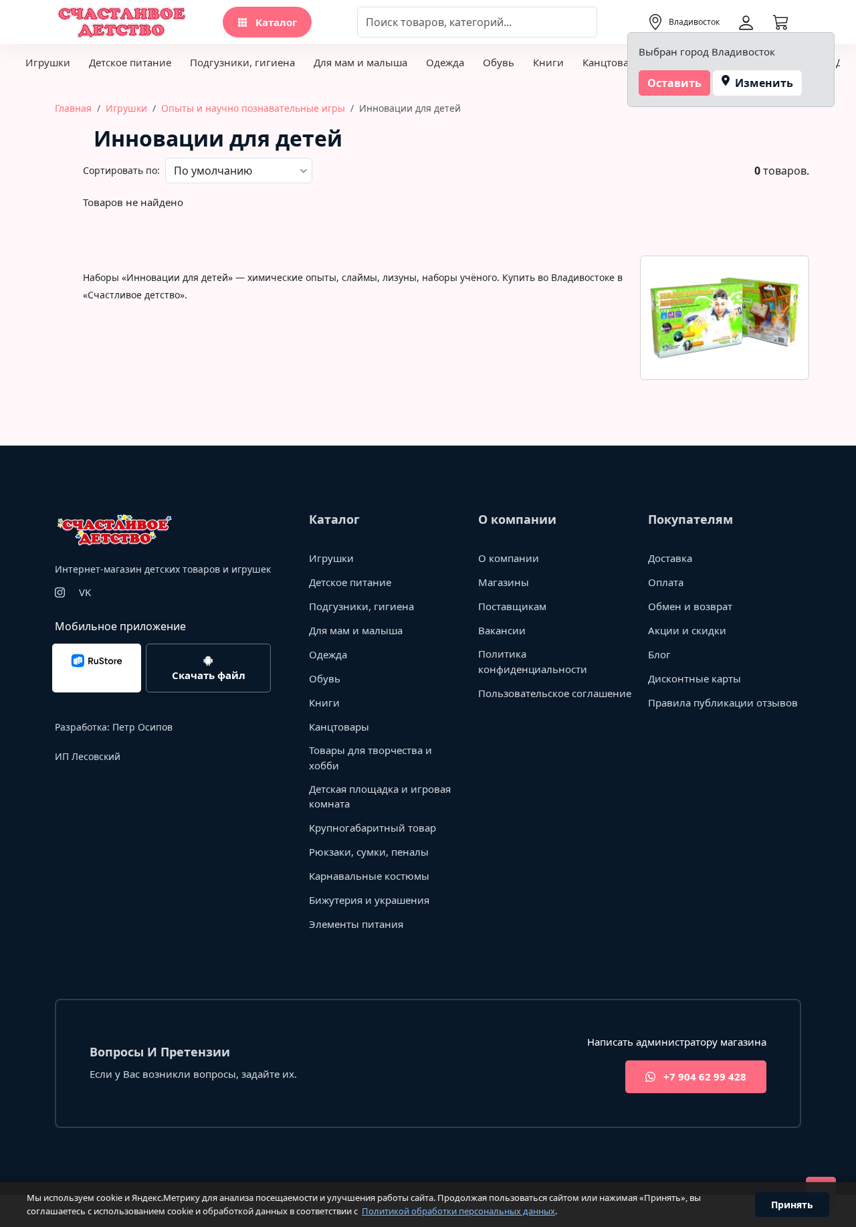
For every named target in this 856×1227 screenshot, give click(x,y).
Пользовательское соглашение (554, 693)
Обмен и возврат (690, 606)
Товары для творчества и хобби (370, 757)
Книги (548, 62)
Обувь (498, 62)
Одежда (445, 62)
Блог (659, 654)
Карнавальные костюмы (369, 875)
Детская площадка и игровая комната (380, 796)
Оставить (674, 83)
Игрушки (47, 62)
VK (85, 592)
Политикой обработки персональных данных (458, 1211)
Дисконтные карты (694, 678)
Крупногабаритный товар (372, 827)
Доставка (670, 558)
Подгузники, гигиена (242, 62)
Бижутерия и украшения (369, 900)
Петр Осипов (142, 727)
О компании (508, 558)
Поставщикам (512, 606)
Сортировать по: (121, 170)
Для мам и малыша (360, 62)
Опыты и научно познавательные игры (253, 108)
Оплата (665, 582)
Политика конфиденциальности (532, 661)
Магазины (503, 582)
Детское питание (130, 62)
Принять (792, 1204)
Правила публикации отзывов (723, 702)
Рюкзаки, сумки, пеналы (369, 851)
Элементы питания (356, 924)
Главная (73, 108)
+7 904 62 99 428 (703, 1076)
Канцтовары (612, 62)
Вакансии (502, 630)
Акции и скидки (687, 630)
